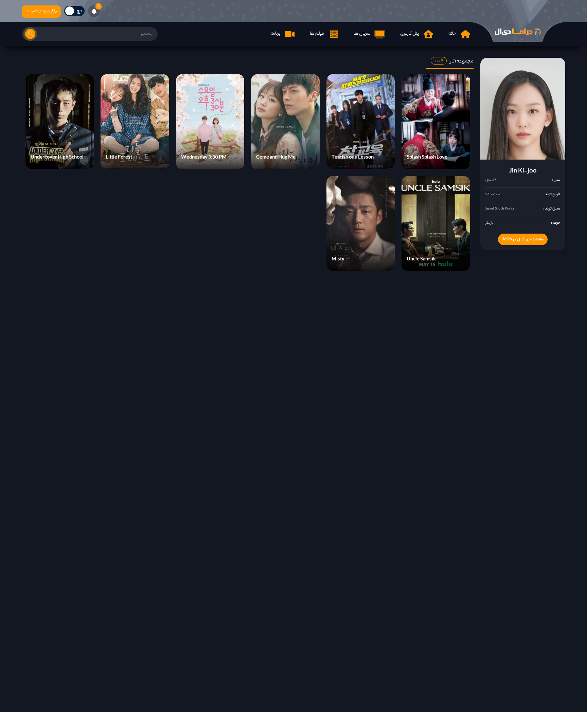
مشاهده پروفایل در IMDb (522, 239)
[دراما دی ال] (517, 32)
